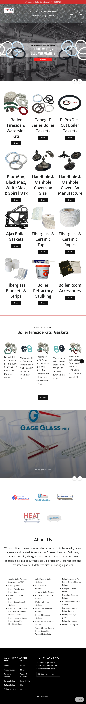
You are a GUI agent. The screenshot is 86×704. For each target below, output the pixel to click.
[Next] (80, 81)
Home (32, 11)
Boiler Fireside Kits (34, 332)
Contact (51, 16)
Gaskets (61, 332)
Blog (44, 16)
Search (7, 666)
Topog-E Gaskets (49, 11)
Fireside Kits (36, 16)
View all (43, 397)
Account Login (9, 670)
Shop (38, 11)
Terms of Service (7, 675)
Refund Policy (9, 685)
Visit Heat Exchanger (43, 469)
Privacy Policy (9, 681)
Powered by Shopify (43, 697)
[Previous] (74, 81)
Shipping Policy (10, 689)
